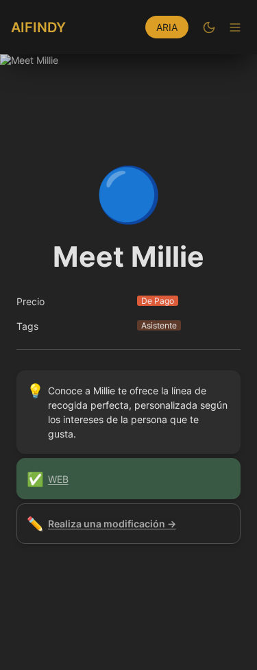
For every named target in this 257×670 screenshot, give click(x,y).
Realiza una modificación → (112, 523)
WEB (58, 479)
